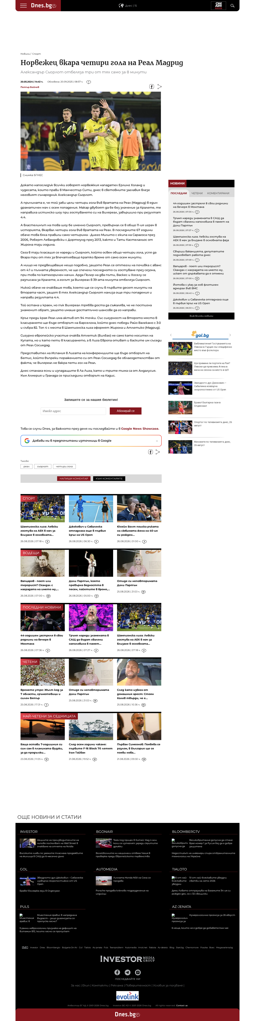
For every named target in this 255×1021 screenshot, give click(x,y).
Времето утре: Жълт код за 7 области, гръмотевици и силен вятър (42, 694)
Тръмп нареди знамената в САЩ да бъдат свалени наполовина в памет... (89, 639)
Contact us (182, 1005)
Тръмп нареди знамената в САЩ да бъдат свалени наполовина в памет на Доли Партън (201, 221)
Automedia (106, 869)
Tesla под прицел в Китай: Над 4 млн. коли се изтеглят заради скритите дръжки (135, 843)
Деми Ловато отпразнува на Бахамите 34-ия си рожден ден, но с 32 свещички (201, 892)
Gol (23, 869)
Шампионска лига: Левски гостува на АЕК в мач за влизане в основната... (39, 531)
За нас (75, 985)
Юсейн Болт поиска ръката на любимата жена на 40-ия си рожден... (137, 531)
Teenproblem (116, 947)
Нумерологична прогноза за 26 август (212, 915)
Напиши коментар (74, 478)
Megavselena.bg (224, 947)
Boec (211, 947)
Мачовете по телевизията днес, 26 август (212, 443)
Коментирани (218, 193)
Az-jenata (181, 907)
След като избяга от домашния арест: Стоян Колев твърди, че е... (135, 694)
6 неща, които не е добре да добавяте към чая (200, 928)
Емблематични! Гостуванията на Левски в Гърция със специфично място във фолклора (213, 347)
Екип (86, 985)
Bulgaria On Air (69, 947)
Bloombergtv (186, 832)
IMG (25, 947)
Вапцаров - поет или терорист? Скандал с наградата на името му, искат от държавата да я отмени (198, 270)
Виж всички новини (201, 315)
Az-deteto (163, 947)
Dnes (42, 947)
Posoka (204, 947)
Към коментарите (109, 478)
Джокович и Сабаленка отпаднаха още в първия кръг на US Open (200, 301)
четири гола (64, 466)
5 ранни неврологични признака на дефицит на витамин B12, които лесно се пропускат (48, 930)
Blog (172, 947)
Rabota (152, 947)
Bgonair (104, 832)
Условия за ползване (168, 985)
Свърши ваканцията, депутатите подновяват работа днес (198, 253)
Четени (197, 193)
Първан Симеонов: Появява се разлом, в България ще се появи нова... (138, 748)
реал (26, 466)
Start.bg (180, 947)
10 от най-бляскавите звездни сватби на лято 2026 (208, 879)
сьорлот (42, 466)
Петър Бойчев (30, 87)
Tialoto (179, 869)
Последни (179, 193)
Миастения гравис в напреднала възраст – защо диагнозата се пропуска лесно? (57, 918)
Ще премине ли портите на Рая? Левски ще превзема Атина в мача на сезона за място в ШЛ (212, 366)
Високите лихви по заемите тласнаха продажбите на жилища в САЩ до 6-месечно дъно (51, 855)
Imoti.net (142, 947)
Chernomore (192, 947)
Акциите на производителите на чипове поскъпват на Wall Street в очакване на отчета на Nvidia (58, 843)
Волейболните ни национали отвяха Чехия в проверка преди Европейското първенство (123, 855)
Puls (24, 907)
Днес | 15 (131, 5)
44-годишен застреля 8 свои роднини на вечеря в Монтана (200, 205)
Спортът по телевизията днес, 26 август (213, 424)
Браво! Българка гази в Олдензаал (207, 404)
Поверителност (138, 985)
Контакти (100, 985)
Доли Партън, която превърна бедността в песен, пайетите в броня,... (89, 585)
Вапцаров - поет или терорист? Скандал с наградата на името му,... (40, 585)
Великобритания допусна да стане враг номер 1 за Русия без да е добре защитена (211, 843)
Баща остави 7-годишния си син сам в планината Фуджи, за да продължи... (42, 748)
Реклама (117, 985)
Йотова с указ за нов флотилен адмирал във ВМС (195, 286)
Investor (29, 832)
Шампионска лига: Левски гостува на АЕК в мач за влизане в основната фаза (201, 238)
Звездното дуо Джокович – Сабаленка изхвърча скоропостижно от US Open (210, 386)
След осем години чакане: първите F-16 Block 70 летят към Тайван (91, 748)
